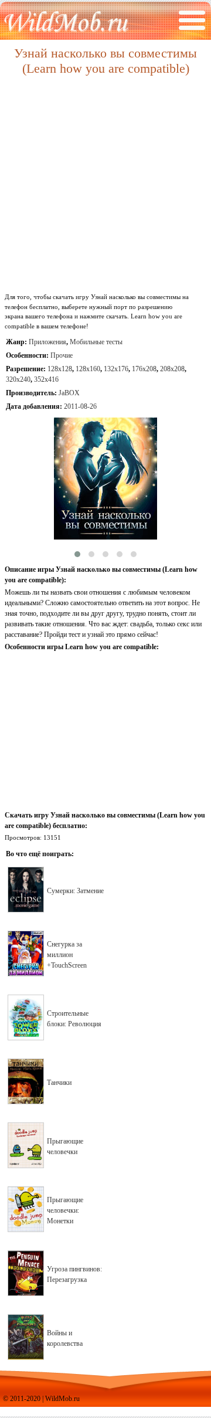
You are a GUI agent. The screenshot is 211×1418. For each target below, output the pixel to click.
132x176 (116, 369)
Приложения (47, 342)
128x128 (59, 369)
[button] (77, 554)
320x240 (18, 379)
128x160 (88, 369)
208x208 (172, 369)
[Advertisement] (105, 184)
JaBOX (69, 393)
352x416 (46, 379)
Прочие (61, 355)
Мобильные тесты (96, 342)
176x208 (144, 369)
